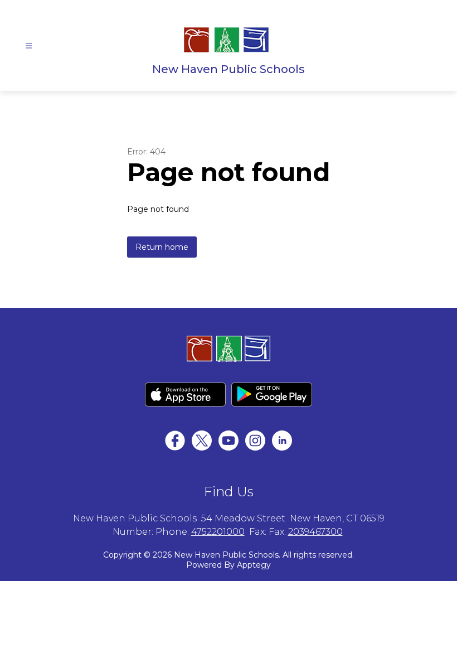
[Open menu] (28, 46)
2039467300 (315, 531)
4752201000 (218, 531)
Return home (161, 247)
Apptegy (254, 565)
